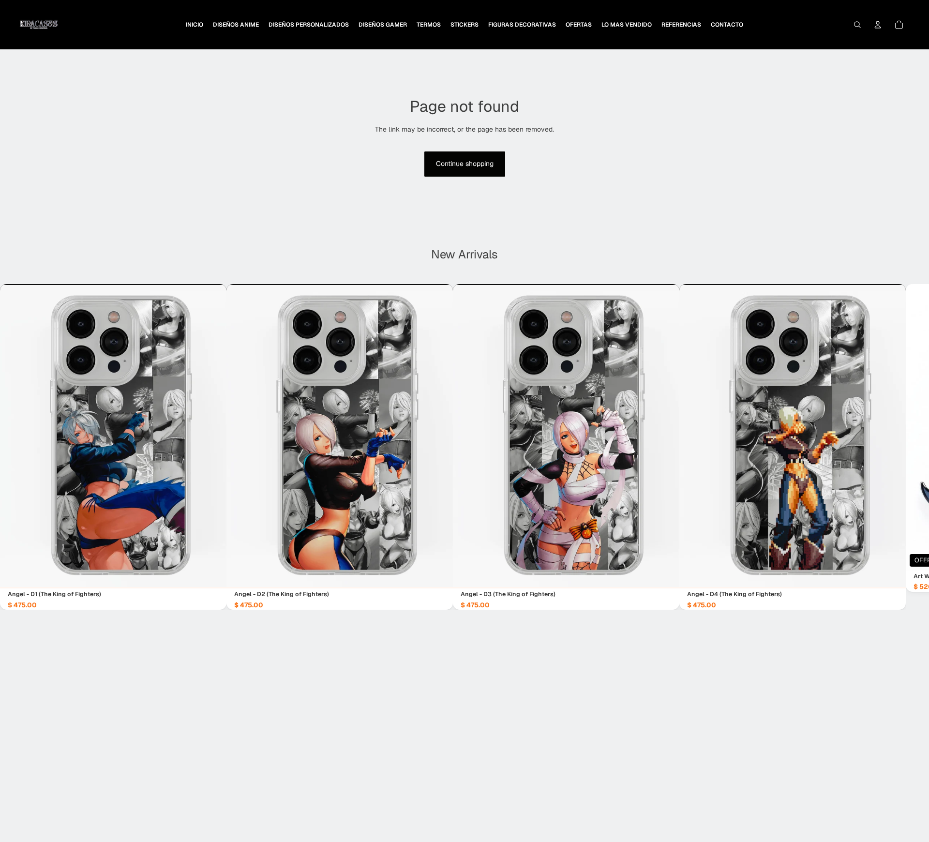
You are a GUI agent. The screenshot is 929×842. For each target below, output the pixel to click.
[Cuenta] (877, 24)
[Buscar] (857, 24)
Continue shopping (465, 163)
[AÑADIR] (211, 574)
